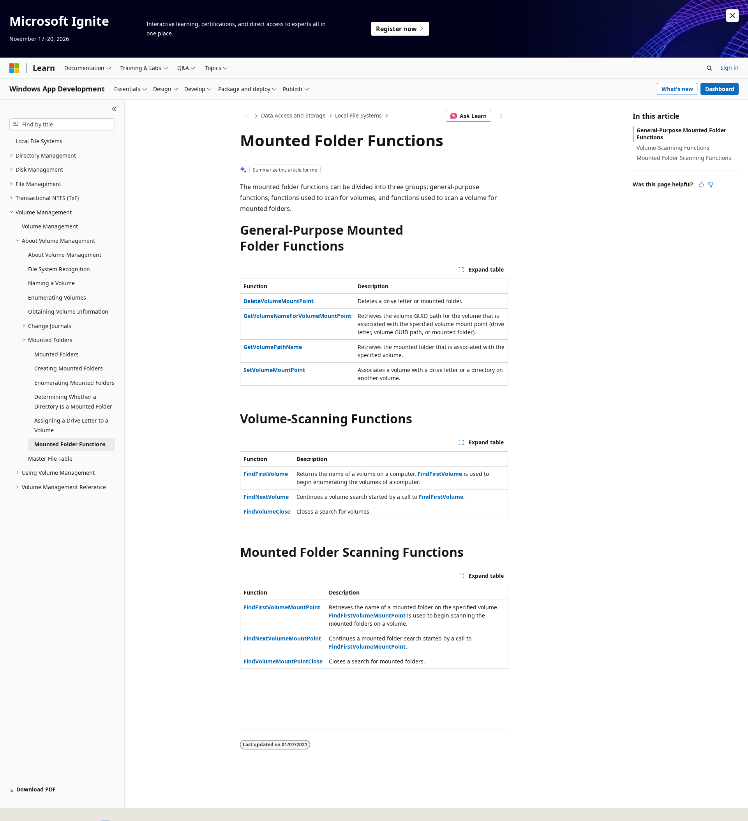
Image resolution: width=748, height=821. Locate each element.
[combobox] (62, 124)
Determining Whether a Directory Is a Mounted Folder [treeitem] (73, 401)
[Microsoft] (14, 68)
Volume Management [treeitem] (50, 226)
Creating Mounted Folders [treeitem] (68, 368)
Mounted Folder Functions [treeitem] (70, 444)
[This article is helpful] (701, 184)
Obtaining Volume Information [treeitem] (68, 311)
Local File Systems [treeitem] (39, 141)
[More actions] (501, 116)
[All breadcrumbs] (247, 116)
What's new (677, 89)
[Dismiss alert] (732, 15)
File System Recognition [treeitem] (59, 269)
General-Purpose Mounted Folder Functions (681, 133)
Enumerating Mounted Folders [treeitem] (74, 382)
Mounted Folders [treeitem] (56, 354)
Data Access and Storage (293, 115)
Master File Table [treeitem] (50, 458)
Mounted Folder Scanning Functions (684, 157)
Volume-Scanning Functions (673, 147)
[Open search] (709, 68)
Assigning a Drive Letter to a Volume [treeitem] (71, 425)
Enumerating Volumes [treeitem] (57, 297)
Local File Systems (358, 115)
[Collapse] (114, 109)
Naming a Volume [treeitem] (51, 283)
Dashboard (719, 89)
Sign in (729, 67)
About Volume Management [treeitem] (64, 254)
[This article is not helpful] (710, 184)
